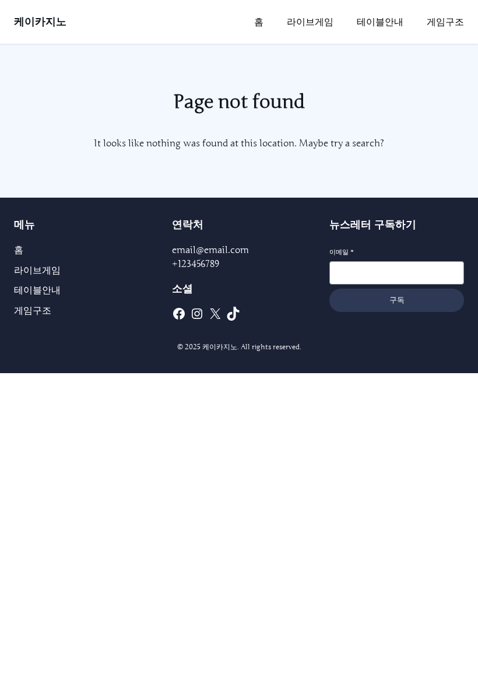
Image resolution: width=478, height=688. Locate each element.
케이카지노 (40, 21)
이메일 (341, 252)
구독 (397, 300)
